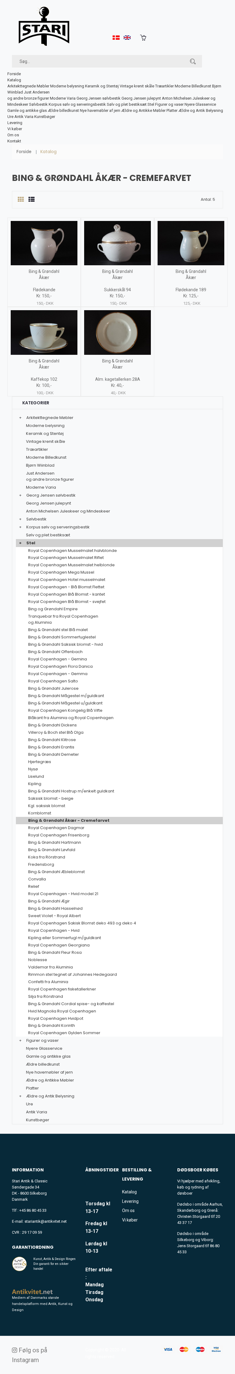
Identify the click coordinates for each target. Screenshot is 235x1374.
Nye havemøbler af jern (100, 110)
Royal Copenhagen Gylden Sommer (64, 1033)
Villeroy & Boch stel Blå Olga (56, 732)
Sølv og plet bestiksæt (127, 104)
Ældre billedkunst (63, 110)
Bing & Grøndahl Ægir (49, 901)
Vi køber (14, 129)
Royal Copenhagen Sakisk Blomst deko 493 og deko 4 (82, 923)
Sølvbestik (38, 104)
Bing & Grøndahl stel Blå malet (58, 630)
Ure (10, 116)
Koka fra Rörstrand (46, 857)
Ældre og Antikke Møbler (143, 110)
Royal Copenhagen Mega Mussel (61, 572)
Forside (14, 74)
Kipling (34, 784)
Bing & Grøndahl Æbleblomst (56, 872)
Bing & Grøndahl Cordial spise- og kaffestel (71, 1004)
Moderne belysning (67, 86)
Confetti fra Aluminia (48, 982)
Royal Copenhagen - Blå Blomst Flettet (66, 587)
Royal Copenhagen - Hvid (54, 930)
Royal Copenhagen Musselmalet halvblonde (72, 550)
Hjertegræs (39, 762)
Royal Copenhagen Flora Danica (60, 666)
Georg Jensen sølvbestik (98, 98)
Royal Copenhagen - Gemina (57, 659)
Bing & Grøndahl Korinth (51, 1025)
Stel (150, 104)
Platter (171, 110)
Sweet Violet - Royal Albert (54, 916)
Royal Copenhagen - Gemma (58, 674)
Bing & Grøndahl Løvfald (51, 850)
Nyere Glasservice (200, 104)
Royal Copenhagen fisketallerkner (62, 989)
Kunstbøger (44, 116)
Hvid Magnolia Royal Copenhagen (62, 1011)
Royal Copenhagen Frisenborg (58, 835)
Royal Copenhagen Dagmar (56, 828)
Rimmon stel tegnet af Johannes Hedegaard (72, 974)
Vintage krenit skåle (137, 86)
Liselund (36, 776)
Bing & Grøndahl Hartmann (54, 842)
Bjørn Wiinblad (40, 465)
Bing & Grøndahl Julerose (53, 688)
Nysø (33, 769)
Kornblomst (39, 813)
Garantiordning (33, 1247)
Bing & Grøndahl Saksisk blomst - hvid (65, 644)
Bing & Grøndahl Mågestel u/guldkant (65, 703)
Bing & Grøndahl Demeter (53, 754)
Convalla (37, 879)
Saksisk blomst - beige (50, 798)
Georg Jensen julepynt (141, 98)
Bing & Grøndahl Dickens (52, 725)
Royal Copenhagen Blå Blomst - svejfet (67, 601)
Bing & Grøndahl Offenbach (55, 652)
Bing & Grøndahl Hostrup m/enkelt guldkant (71, 791)
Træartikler (164, 86)
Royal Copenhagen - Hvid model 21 (63, 894)
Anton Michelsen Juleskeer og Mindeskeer (68, 511)
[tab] (20, 199)
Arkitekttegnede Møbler (28, 86)
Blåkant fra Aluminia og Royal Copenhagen (71, 718)
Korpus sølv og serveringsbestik (77, 104)
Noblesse (37, 960)
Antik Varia (23, 116)
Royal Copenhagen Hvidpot (55, 1018)
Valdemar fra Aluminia (50, 967)
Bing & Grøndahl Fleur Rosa (55, 952)
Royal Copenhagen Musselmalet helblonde (71, 565)
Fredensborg (41, 864)
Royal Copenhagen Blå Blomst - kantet (66, 594)
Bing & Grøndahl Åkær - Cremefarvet (69, 820)
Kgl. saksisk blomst (46, 806)
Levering (14, 122)
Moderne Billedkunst (193, 86)
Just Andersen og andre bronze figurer (50, 476)
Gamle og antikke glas (27, 110)
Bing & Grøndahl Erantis (51, 747)
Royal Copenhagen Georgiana (59, 945)
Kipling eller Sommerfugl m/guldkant (64, 938)
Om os (13, 135)
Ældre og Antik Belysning (200, 110)
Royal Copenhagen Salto (53, 681)
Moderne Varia (63, 98)
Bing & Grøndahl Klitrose (52, 740)
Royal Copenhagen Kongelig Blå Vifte (65, 710)
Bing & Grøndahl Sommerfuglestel (62, 637)
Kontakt (14, 141)
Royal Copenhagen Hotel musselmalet (66, 579)
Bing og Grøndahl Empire (53, 609)
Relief (33, 886)
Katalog (14, 80)
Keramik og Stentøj (102, 86)
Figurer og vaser (169, 104)
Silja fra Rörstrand (45, 996)
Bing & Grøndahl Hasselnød (55, 908)
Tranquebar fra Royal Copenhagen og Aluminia (63, 619)
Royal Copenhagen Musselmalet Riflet (66, 557)
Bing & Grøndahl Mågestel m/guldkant (66, 696)
